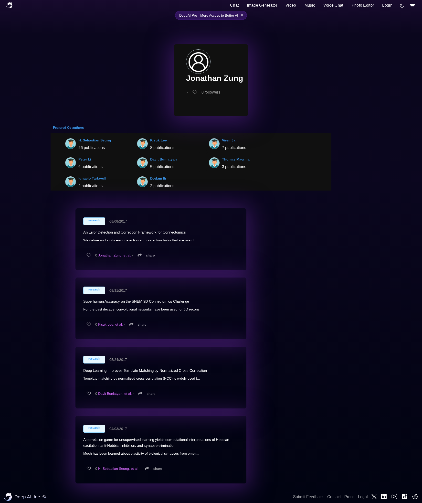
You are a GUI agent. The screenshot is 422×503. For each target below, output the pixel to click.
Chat (234, 5)
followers (210, 92)
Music (310, 5)
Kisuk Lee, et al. (110, 324)
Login (387, 5)
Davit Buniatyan (163, 159)
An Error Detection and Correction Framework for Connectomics (134, 232)
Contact (334, 497)
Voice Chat (333, 5)
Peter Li (84, 159)
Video (290, 5)
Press (349, 497)
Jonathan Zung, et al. (114, 255)
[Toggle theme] (402, 6)
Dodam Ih (158, 178)
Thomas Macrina (236, 159)
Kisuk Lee (158, 140)
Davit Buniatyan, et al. (115, 394)
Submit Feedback (308, 497)
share (150, 255)
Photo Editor (363, 5)
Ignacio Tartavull (92, 178)
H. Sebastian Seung (94, 140)
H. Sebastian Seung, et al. (118, 469)
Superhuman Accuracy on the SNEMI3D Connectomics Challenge (136, 301)
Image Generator (262, 5)
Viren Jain (230, 140)
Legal (363, 497)
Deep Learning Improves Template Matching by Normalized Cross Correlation (145, 370)
